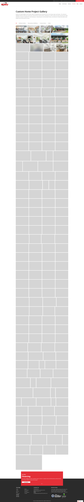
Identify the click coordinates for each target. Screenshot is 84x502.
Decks (49, 23)
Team (17, 490)
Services (69, 3)
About (60, 3)
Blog (77, 3)
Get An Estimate (80, 0)
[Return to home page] (5, 4)
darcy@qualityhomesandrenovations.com (40, 493)
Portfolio (73, 3)
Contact (81, 3)
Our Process (64, 3)
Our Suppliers (26, 492)
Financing (17, 493)
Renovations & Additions (33, 23)
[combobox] (80, 501)
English (80, 501)
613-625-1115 (38, 491)
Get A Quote (26, 482)
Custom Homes (43, 23)
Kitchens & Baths (22, 23)
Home (17, 489)
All (16, 23)
